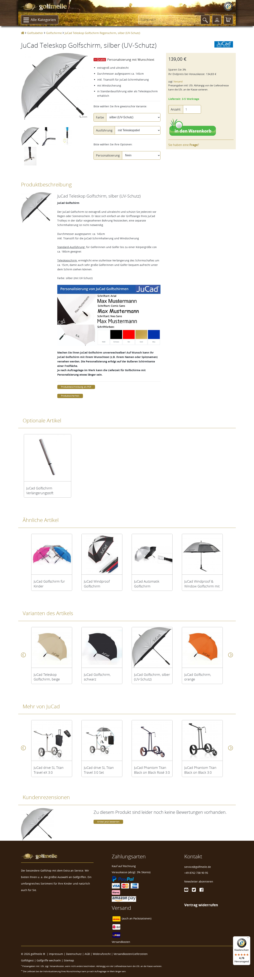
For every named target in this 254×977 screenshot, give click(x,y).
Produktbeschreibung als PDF (76, 386)
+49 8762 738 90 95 (196, 873)
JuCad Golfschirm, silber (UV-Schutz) (152, 677)
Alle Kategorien (43, 19)
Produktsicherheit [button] (70, 395)
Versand (178, 81)
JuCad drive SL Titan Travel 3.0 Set (99, 770)
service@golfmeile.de (197, 867)
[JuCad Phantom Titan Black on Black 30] (202, 740)
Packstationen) (142, 918)
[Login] (216, 19)
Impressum (56, 954)
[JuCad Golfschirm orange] (202, 647)
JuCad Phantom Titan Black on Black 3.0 (200, 770)
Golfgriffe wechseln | (50, 960)
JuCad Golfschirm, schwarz (97, 677)
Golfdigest (27, 960)
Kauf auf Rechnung (124, 866)
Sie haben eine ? (183, 145)
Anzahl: (176, 109)
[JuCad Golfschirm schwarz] (102, 647)
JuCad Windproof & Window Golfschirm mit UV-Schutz (202, 583)
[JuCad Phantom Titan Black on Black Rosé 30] (152, 740)
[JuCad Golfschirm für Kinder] (51, 554)
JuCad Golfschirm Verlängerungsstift (39, 490)
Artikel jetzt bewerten (108, 821)
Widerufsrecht (102, 954)
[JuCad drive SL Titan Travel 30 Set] (102, 740)
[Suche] (205, 19)
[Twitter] (194, 890)
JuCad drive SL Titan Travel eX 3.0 (49, 770)
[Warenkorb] (228, 19)
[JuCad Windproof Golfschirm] (102, 554)
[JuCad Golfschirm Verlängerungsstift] (47, 457)
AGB (87, 954)
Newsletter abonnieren (198, 881)
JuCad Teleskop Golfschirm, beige (47, 677)
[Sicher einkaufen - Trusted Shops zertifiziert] (228, 6)
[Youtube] (186, 890)
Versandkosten (121, 942)
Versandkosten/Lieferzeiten (131, 954)
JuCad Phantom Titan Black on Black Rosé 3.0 (152, 770)
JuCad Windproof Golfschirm (97, 583)
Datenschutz (74, 954)
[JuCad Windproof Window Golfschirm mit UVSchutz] (202, 554)
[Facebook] (201, 890)
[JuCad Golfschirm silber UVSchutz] (152, 647)
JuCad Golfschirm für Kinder (49, 583)
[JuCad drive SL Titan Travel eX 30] (51, 740)
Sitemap (69, 960)
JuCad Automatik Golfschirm (146, 583)
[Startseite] (22, 33)
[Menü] (248, 938)
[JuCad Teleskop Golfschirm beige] (51, 647)
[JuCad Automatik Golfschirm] (152, 554)
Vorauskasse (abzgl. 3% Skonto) (131, 872)
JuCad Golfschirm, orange (197, 677)
